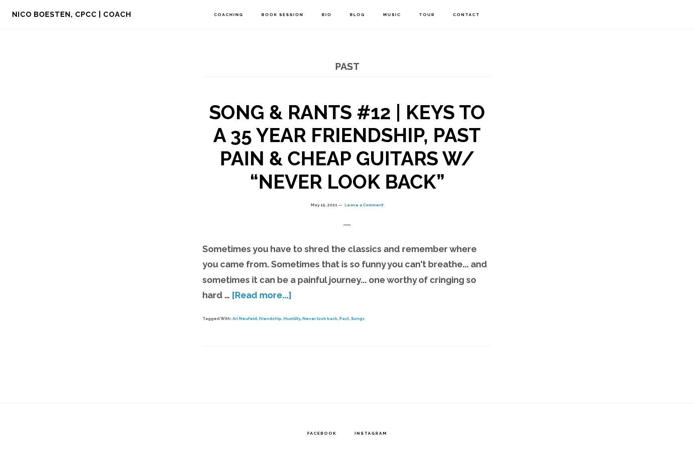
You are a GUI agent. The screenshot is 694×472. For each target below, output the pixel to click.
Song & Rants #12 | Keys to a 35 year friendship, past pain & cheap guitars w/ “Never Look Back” (347, 147)
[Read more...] (262, 295)
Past (344, 318)
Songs (358, 318)
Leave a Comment (364, 205)
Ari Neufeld (245, 318)
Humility (292, 318)
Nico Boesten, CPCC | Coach (71, 14)
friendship (270, 318)
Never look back (319, 318)
